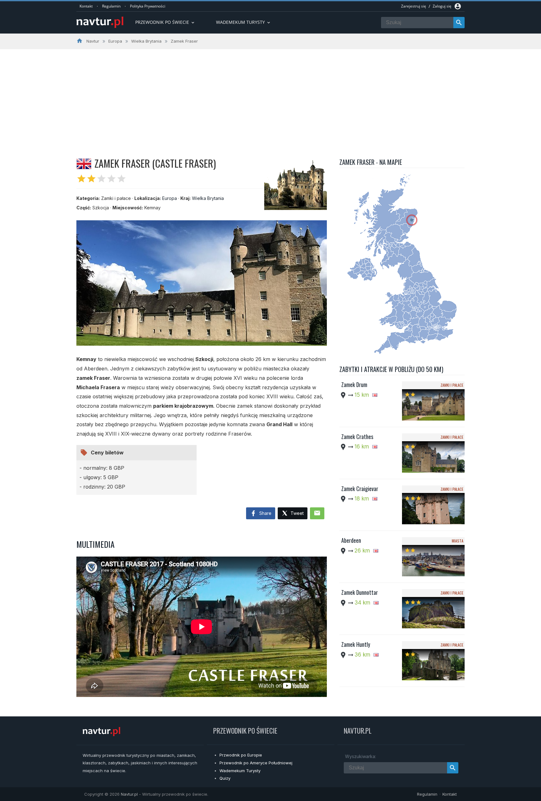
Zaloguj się (442, 6)
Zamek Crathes (357, 436)
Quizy (224, 778)
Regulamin (111, 6)
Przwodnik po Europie (240, 754)
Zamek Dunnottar (359, 592)
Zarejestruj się (413, 6)
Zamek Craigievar (359, 488)
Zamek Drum (354, 384)
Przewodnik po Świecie (165, 22)
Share (264, 513)
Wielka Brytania (208, 198)
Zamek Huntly (355, 644)
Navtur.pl (129, 794)
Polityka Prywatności (147, 6)
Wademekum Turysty (239, 770)
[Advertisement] (270, 96)
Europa (169, 198)
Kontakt (86, 6)
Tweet (296, 513)
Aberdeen (351, 540)
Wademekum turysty (243, 22)
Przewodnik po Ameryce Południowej (255, 762)
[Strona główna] (99, 23)
